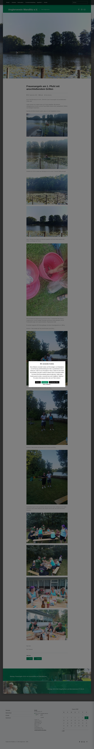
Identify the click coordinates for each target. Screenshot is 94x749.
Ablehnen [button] (38, 382)
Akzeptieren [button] (44, 382)
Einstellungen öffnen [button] (54, 382)
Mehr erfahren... (47, 384)
